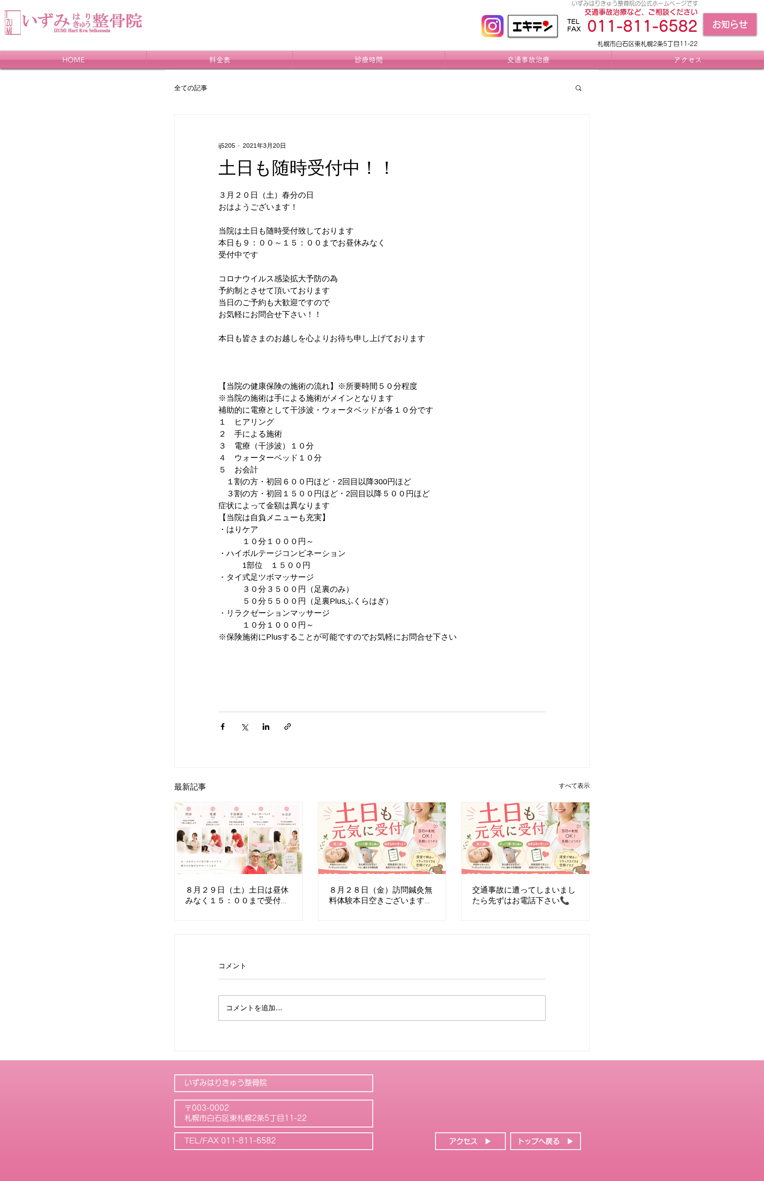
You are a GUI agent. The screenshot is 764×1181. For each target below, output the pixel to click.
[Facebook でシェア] (222, 726)
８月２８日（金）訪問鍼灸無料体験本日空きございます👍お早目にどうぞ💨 (381, 896)
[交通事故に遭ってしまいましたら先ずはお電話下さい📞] (525, 838)
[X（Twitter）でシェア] (244, 726)
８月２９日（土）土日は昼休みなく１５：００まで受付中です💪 (237, 896)
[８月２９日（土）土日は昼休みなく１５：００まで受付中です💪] (238, 838)
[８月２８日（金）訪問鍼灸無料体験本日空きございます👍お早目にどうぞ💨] (382, 838)
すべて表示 (574, 785)
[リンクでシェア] (287, 726)
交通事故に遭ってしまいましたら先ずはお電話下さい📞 (524, 896)
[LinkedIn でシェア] (266, 726)
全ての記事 (190, 88)
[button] (578, 87)
